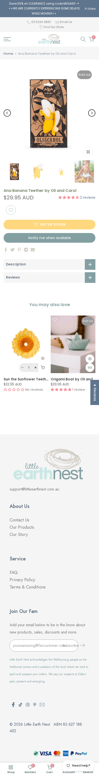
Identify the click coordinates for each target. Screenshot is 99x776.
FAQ (14, 572)
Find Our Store (53, 27)
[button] (69, 197)
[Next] (91, 113)
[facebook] (13, 704)
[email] (42, 704)
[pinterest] (35, 704)
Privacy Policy (22, 580)
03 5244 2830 (41, 22)
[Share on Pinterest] (19, 250)
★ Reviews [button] (95, 392)
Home (8, 53)
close (91, 8)
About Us (20, 506)
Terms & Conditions (28, 587)
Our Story (19, 534)
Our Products (22, 527)
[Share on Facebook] (6, 250)
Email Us (66, 22)
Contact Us (19, 520)
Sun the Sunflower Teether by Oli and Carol (41, 379)
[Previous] (7, 113)
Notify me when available (49, 237)
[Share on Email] (33, 250)
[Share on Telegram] (26, 250)
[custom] (20, 704)
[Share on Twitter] (12, 250)
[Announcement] (44, 8)
